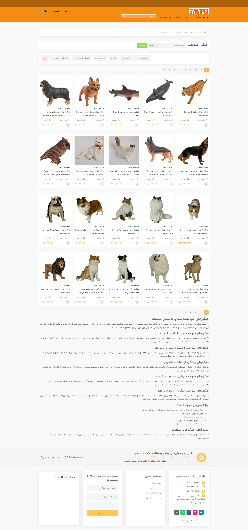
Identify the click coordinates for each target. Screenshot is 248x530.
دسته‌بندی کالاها (202, 17)
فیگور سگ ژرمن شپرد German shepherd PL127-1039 (194, 173)
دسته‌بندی (143, 58)
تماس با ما (156, 483)
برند (114, 58)
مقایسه (184, 120)
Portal (182, 521)
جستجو (142, 45)
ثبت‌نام (56, 11)
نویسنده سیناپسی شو (152, 498)
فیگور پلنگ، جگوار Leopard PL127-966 (196, 114)
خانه (186, 17)
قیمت (127, 58)
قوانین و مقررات (154, 488)
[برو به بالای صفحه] (176, 512)
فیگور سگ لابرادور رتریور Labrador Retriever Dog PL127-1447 (194, 292)
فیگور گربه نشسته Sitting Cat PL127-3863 (125, 232)
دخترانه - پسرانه (60, 58)
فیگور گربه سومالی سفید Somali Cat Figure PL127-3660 (124, 173)
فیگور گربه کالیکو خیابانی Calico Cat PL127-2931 (194, 232)
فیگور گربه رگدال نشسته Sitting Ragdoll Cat (159, 232)
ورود (66, 11)
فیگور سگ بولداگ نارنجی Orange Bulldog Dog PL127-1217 (90, 114)
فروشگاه (178, 17)
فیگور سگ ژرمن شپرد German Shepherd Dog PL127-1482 (160, 173)
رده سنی (101, 58)
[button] (190, 124)
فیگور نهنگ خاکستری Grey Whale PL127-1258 (158, 114)
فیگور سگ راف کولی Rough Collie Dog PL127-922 (89, 232)
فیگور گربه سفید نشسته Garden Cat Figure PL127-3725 (90, 173)
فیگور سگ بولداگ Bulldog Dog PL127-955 (56, 232)
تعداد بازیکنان (82, 58)
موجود (151, 45)
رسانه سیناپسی (166, 17)
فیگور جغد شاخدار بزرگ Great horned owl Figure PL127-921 (57, 173)
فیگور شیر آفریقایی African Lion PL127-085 (55, 291)
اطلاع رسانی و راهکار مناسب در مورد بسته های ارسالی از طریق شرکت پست (157, 457)
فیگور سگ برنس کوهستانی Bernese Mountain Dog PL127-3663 (56, 115)
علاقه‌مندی (202, 120)
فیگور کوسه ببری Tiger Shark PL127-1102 (126, 114)
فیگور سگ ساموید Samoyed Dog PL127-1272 (158, 291)
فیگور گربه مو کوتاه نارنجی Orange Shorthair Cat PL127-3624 (91, 292)
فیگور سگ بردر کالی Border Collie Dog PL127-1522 (124, 291)
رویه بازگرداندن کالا (153, 493)
